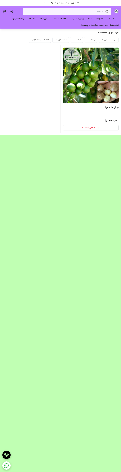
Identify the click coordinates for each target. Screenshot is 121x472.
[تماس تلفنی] (6, 455)
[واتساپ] (6, 465)
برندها (92, 39)
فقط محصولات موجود (40, 39)
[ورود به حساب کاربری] (12, 11)
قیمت (78, 39)
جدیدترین (108, 39)
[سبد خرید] (4, 11)
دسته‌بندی (62, 39)
